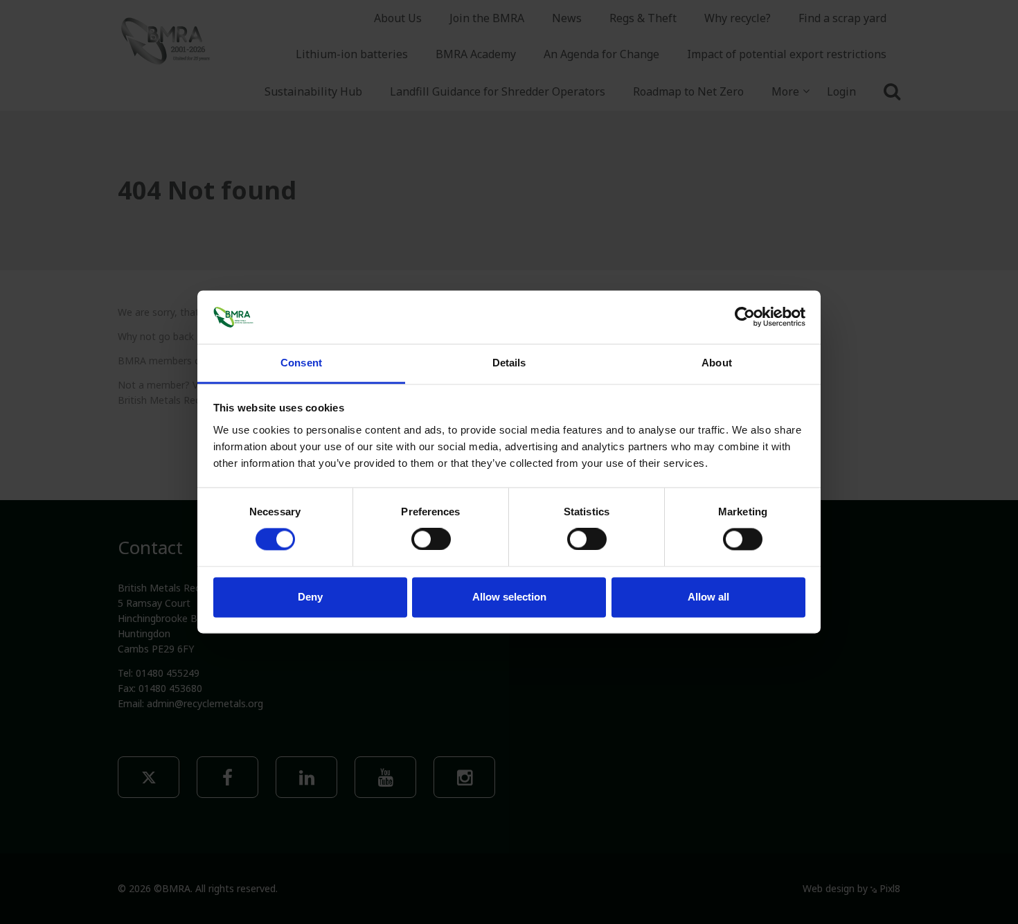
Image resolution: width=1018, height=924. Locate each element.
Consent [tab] (301, 362)
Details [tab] (509, 362)
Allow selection (509, 597)
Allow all (708, 597)
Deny (310, 597)
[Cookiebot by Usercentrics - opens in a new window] (744, 317)
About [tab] (717, 362)
